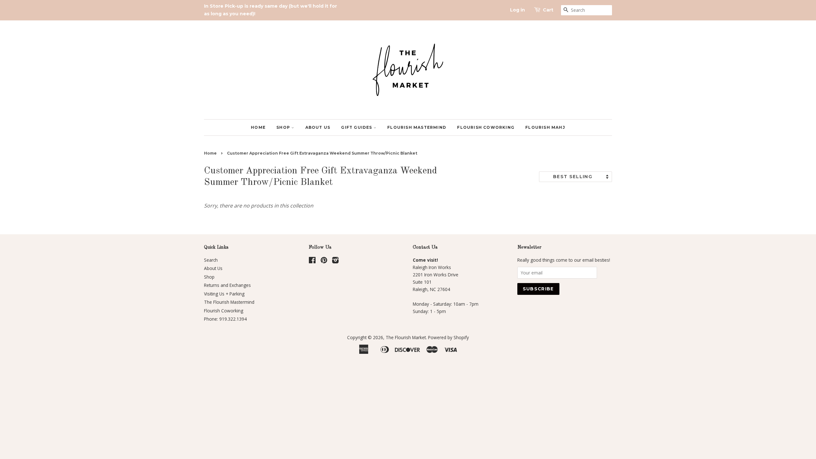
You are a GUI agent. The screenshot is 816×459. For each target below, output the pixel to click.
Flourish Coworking (485, 127)
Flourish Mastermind (416, 127)
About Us (318, 127)
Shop (283, 127)
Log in (517, 10)
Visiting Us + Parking (224, 294)
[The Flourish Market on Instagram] (335, 261)
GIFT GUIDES (357, 127)
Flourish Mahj (545, 127)
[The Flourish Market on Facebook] (312, 261)
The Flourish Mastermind (229, 302)
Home (258, 127)
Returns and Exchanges (227, 285)
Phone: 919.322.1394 (225, 319)
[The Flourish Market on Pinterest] (323, 261)
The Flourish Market (406, 337)
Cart (548, 10)
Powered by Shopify (448, 337)
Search (211, 260)
